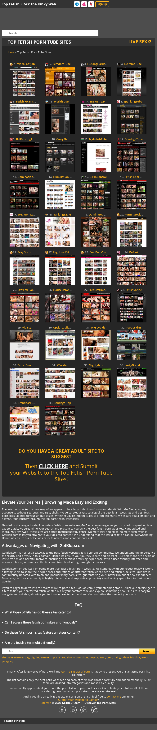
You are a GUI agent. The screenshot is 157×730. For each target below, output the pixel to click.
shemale (7, 657)
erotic (145, 657)
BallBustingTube (26, 139)
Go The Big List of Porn (75, 671)
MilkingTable (62, 214)
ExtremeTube (133, 64)
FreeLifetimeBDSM (101, 290)
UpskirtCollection (64, 327)
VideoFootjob (26, 64)
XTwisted (62, 365)
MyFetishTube (98, 139)
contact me (114, 696)
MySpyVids (98, 327)
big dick (135, 657)
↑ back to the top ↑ (15, 721)
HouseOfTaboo (63, 290)
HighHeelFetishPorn (66, 252)
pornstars (59, 657)
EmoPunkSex (98, 252)
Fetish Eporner (134, 177)
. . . (16, 662)
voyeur (94, 657)
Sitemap (46, 703)
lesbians (7, 662)
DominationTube (29, 177)
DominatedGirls (99, 214)
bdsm (125, 657)
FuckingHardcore (98, 64)
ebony (71, 657)
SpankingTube (133, 101)
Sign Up (102, 4)
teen (109, 657)
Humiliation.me (63, 177)
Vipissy (26, 327)
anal (102, 657)
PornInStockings (135, 214)
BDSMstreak (97, 101)
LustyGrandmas (135, 365)
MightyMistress (99, 365)
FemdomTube (62, 64)
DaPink (133, 252)
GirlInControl (98, 177)
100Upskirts (133, 327)
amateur (46, 657)
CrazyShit (62, 139)
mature (19, 657)
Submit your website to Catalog (78, 700)
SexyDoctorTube (28, 252)
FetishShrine (134, 290)
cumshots (82, 657)
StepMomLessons (29, 214)
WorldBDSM (62, 101)
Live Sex (137, 41)
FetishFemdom (27, 365)
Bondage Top (62, 403)
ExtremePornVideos (31, 290)
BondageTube (134, 139)
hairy (117, 657)
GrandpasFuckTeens (31, 403)
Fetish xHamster (27, 101)
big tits (35, 657)
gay (27, 657)
